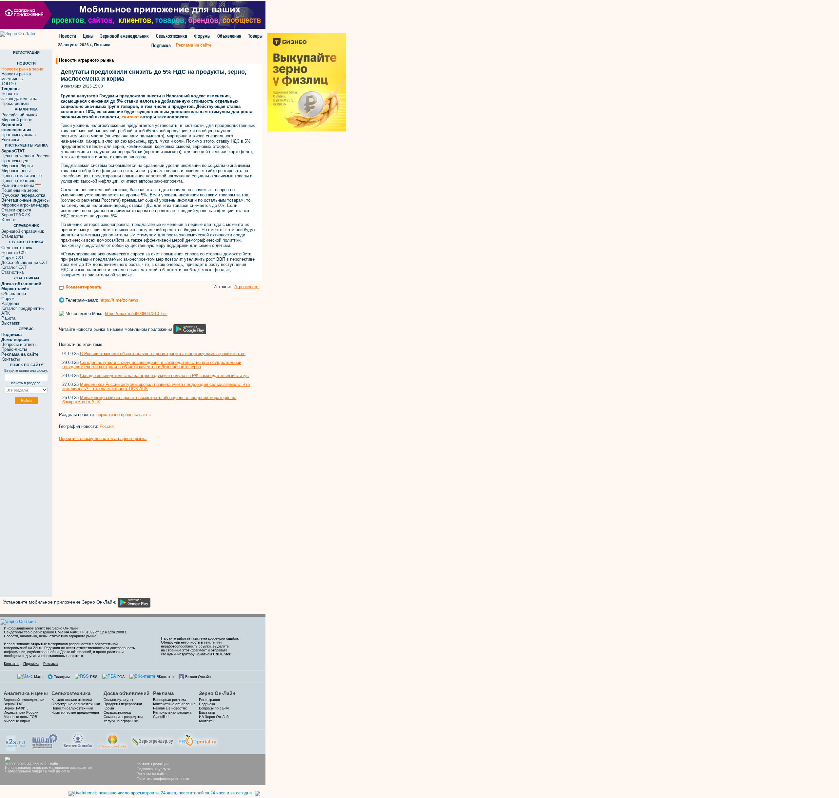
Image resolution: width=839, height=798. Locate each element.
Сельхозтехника (171, 36)
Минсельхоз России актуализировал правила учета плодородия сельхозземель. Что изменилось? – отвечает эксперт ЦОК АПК (156, 386)
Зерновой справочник (22, 231)
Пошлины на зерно (19, 190)
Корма (109, 708)
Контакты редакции (152, 764)
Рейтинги (10, 139)
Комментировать (84, 287)
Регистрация (209, 700)
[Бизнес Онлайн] (78, 740)
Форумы (202, 36)
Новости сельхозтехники (72, 708)
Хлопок (8, 219)
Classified (160, 717)
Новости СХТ (14, 252)
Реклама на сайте (151, 774)
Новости (67, 36)
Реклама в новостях (170, 708)
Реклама (50, 664)
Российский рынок (19, 114)
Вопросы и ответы (19, 344)
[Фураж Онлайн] (113, 740)
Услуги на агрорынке (121, 721)
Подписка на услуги (153, 769)
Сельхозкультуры (118, 700)
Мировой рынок (16, 119)
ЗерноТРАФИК (15, 214)
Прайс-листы (14, 349)
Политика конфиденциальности (163, 779)
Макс (38, 677)
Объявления (229, 36)
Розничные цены (21, 185)
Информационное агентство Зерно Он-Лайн (41, 628)
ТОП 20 (8, 83)
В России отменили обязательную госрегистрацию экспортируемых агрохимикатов (162, 353)
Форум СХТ (12, 257)
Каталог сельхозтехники (71, 700)
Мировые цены (15, 170)
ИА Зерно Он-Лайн (214, 717)
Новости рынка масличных (16, 76)
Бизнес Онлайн (198, 677)
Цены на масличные (21, 175)
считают (130, 116)
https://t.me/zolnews (119, 300)
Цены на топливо (18, 180)
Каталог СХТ (14, 267)
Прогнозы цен (14, 160)
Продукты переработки (123, 704)
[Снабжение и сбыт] (16, 741)
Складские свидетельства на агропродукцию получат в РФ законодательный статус (164, 375)
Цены (88, 36)
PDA (121, 677)
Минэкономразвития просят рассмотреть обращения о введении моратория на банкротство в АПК (149, 399)
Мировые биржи (17, 165)
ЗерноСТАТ (13, 704)
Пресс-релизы (15, 103)
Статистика (12, 272)
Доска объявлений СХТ (24, 262)
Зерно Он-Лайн (217, 693)
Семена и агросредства (123, 717)
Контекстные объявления (174, 704)
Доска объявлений (126, 693)
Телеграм (62, 677)
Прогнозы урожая (18, 134)
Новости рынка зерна (22, 69)
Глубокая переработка (23, 195)
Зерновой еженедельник (124, 36)
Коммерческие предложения (75, 712)
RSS (93, 677)
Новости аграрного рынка (86, 60)
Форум (7, 298)
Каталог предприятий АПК (22, 311)
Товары (255, 36)
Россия (107, 426)
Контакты (10, 359)
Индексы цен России (21, 712)
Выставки (10, 323)
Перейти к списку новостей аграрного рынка (102, 438)
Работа (8, 318)
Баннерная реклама (169, 700)
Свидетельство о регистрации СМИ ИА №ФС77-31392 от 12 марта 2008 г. (65, 632)
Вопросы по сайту (214, 708)
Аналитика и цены (26, 693)
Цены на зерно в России (25, 155)
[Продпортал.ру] (197, 740)
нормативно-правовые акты (123, 414)
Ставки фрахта (16, 210)
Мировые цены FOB (20, 717)
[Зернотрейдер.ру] (153, 740)
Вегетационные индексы (25, 200)
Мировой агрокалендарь (25, 205)
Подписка (161, 45)
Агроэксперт (246, 286)
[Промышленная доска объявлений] (45, 740)
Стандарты (12, 236)
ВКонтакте (165, 677)
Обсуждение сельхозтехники (75, 704)
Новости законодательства (19, 96)
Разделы (10, 303)
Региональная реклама (172, 712)
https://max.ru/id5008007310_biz (136, 313)
